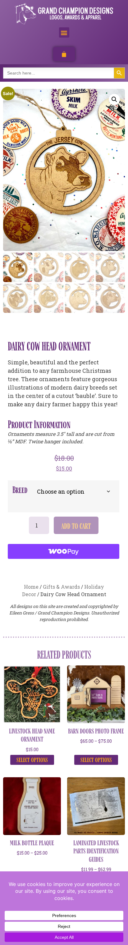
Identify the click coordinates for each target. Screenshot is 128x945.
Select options (32, 759)
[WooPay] (63, 551)
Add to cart (76, 525)
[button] (64, 32)
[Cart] (64, 54)
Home (31, 586)
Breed (19, 490)
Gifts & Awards (61, 586)
